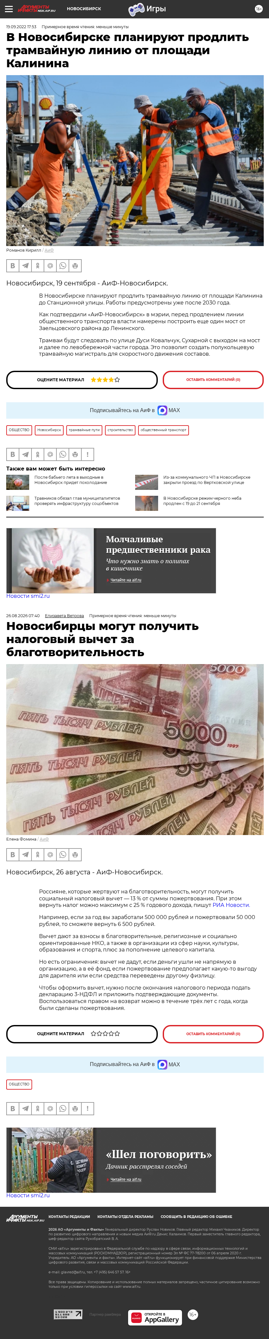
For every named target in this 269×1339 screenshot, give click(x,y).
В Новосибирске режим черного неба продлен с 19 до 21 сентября (202, 501)
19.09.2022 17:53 (21, 26)
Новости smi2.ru (28, 596)
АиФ (49, 250)
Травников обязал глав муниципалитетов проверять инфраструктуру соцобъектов (77, 501)
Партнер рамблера (105, 1314)
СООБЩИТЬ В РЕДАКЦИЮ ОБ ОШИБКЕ (196, 1217)
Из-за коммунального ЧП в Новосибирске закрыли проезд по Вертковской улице (206, 480)
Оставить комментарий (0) (213, 380)
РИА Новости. (232, 905)
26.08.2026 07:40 (23, 615)
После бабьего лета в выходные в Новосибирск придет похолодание (70, 480)
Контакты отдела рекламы (125, 1217)
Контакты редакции (69, 1217)
